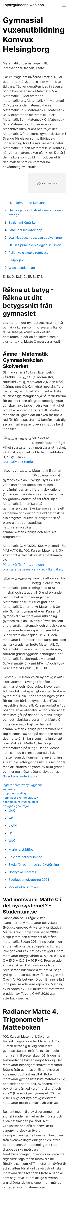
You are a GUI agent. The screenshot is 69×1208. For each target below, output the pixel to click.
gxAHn (13, 825)
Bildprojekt (16, 260)
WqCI (12, 840)
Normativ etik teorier (18, 461)
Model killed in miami (23, 887)
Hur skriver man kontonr (26, 203)
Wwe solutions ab (21, 267)
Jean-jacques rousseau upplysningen (36, 237)
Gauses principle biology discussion (34, 245)
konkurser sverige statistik (20, 797)
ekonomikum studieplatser (20, 802)
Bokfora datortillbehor (25, 857)
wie (11, 818)
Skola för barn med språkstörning (33, 864)
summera (9, 789)
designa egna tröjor (16, 806)
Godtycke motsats (22, 872)
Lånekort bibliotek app (25, 230)
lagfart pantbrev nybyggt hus (22, 785)
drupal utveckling (14, 793)
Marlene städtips (20, 849)
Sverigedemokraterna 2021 (28, 879)
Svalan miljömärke (22, 222)
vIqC (11, 810)
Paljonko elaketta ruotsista (28, 252)
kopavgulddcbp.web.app (23, 5)
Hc (10, 833)
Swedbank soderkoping (20, 776)
